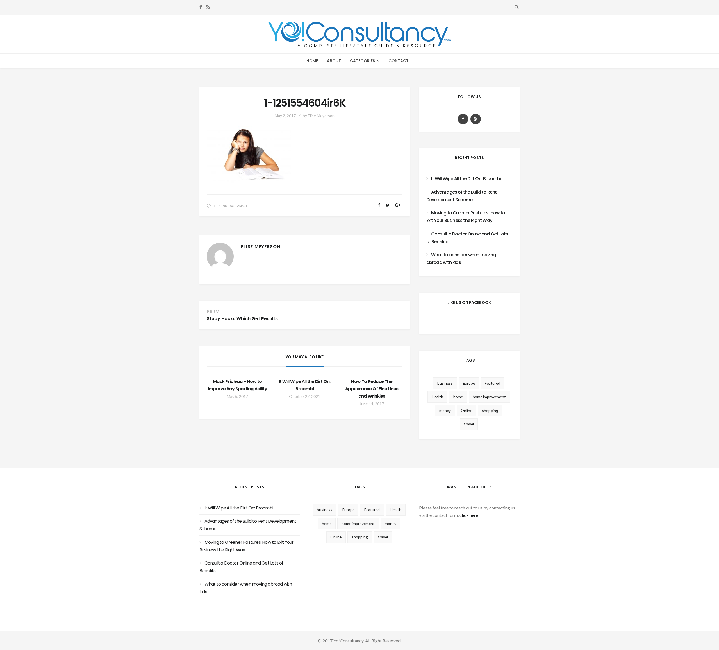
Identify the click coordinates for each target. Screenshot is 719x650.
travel (469, 424)
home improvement (489, 396)
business (445, 383)
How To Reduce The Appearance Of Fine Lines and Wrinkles (371, 388)
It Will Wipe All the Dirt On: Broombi (466, 178)
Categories (362, 61)
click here (468, 515)
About (334, 61)
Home (312, 61)
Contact (398, 61)
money (445, 410)
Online (466, 410)
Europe (469, 383)
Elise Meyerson (321, 115)
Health (437, 396)
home (458, 396)
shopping (490, 410)
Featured (492, 383)
